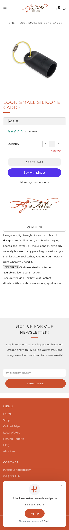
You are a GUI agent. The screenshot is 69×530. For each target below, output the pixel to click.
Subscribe (35, 383)
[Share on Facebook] (29, 227)
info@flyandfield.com (17, 469)
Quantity (13, 143)
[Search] (64, 8)
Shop (6, 420)
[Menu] (5, 8)
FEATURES (11, 267)
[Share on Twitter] (32, 227)
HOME (7, 414)
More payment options (34, 182)
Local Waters (11, 432)
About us (9, 451)
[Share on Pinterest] (36, 227)
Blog (6, 445)
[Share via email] (40, 227)
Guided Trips (11, 426)
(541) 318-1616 (11, 476)
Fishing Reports (13, 438)
